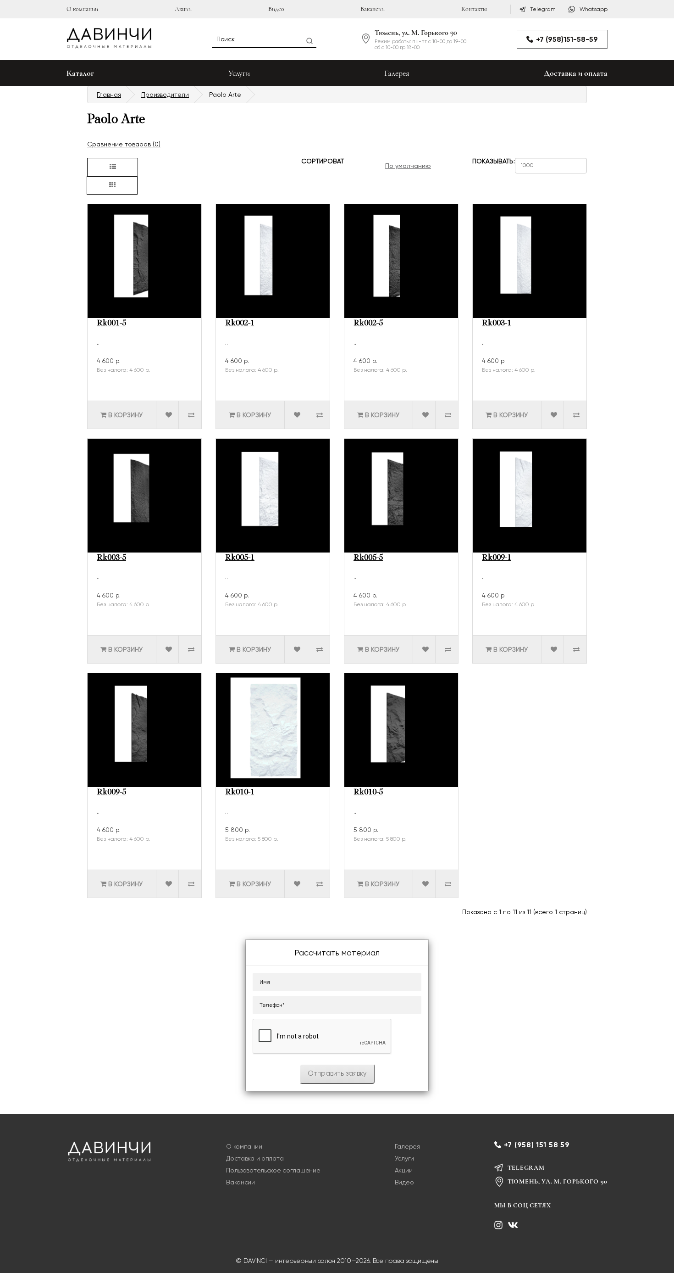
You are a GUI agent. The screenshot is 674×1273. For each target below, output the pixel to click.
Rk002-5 (368, 323)
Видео (276, 9)
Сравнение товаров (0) (123, 144)
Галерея (396, 73)
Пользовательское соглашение (273, 1170)
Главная (109, 94)
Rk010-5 (368, 792)
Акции (183, 9)
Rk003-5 (111, 558)
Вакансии (372, 9)
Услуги (239, 73)
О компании (82, 9)
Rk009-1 (496, 558)
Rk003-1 (496, 323)
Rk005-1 (239, 558)
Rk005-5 (368, 558)
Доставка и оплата (576, 73)
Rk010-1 (239, 792)
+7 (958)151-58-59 (567, 39)
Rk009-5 (111, 792)
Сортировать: (315, 161)
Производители (165, 94)
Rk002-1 (239, 323)
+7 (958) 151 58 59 (537, 1144)
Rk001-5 (111, 323)
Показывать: (486, 161)
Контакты (474, 9)
